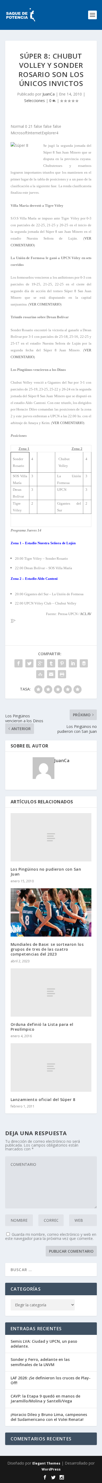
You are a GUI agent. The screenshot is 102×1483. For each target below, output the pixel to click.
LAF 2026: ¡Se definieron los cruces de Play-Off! (51, 1380)
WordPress (51, 1469)
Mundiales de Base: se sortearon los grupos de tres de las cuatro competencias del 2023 (47, 949)
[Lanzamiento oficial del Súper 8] (51, 1067)
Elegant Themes (46, 1463)
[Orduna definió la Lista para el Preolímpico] (51, 992)
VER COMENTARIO (44, 304)
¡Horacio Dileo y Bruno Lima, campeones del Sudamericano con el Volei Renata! (49, 1417)
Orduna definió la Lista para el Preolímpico (42, 1027)
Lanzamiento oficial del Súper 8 (43, 1099)
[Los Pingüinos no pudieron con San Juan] (51, 837)
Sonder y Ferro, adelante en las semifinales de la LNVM (40, 1362)
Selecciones (34, 100)
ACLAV (85, 614)
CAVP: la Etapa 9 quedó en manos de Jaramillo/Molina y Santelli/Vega (45, 1398)
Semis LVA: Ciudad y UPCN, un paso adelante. (44, 1344)
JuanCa (48, 94)
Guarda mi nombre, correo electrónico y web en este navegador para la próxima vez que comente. (50, 1236)
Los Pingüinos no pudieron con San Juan (46, 872)
